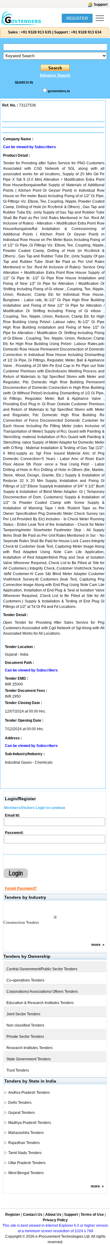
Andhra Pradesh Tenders (29, 1092)
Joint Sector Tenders (23, 1014)
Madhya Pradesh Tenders (29, 1123)
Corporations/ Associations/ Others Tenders (42, 991)
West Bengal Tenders (26, 1173)
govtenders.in (59, 91)
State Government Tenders (28, 1059)
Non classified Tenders (25, 1025)
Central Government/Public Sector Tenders (41, 969)
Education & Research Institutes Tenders (40, 1003)
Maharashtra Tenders (26, 1133)
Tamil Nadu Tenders (25, 1153)
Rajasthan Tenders (24, 1143)
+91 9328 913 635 (35, 32)
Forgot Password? (21, 888)
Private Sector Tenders (25, 1036)
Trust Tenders (17, 1070)
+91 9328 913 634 (86, 32)
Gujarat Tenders (21, 1113)
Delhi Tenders (19, 1102)
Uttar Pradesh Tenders (27, 1163)
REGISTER (77, 18)
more (96, 945)
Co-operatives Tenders (25, 980)
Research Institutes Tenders (29, 1048)
